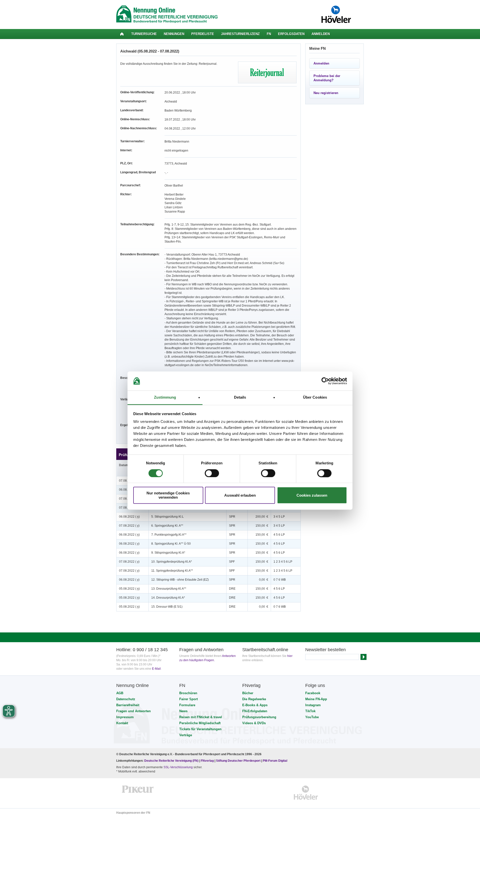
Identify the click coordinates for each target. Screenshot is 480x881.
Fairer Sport (188, 699)
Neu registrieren (326, 93)
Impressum (125, 717)
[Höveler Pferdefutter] (306, 792)
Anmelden (321, 34)
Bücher (247, 693)
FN (269, 34)
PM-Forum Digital (275, 760)
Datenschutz (125, 699)
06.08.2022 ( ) (129, 516)
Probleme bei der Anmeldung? (327, 78)
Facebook (312, 693)
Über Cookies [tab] (315, 397)
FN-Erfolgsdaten (254, 711)
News (183, 711)
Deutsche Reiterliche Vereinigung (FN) (171, 760)
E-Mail (156, 668)
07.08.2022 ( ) (129, 525)
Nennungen (174, 34)
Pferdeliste (202, 34)
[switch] (212, 473)
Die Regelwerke (254, 699)
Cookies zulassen (311, 495)
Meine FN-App (316, 699)
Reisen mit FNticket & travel (200, 717)
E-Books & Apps (255, 705)
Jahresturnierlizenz (240, 34)
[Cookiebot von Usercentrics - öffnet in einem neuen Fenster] (325, 381)
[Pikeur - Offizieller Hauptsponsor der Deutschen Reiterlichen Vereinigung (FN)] (138, 792)
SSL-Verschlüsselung (178, 767)
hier (289, 656)
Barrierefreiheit (127, 705)
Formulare (187, 705)
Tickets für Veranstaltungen (200, 729)
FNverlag (207, 760)
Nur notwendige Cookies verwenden (168, 495)
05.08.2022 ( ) (129, 588)
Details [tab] (240, 397)
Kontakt (122, 723)
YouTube (312, 717)
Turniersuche (144, 34)
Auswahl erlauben (240, 495)
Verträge (185, 735)
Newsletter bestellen (325, 649)
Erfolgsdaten (291, 34)
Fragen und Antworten (133, 711)
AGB (119, 693)
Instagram (313, 705)
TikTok (310, 711)
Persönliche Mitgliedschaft (199, 723)
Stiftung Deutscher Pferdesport (238, 760)
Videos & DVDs (254, 723)
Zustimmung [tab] (165, 397)
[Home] (121, 34)
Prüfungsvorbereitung (259, 717)
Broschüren (188, 693)
